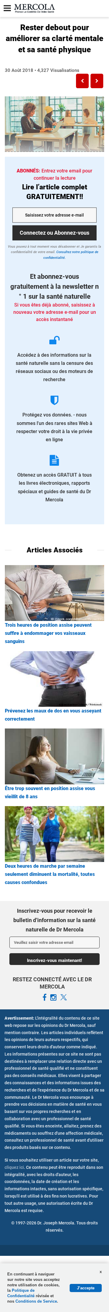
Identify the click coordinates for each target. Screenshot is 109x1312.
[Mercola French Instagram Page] (53, 997)
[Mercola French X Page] (63, 997)
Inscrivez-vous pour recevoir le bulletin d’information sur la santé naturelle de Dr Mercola (54, 920)
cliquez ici (14, 1167)
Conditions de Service (36, 1301)
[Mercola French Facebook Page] (44, 997)
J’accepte (85, 1288)
